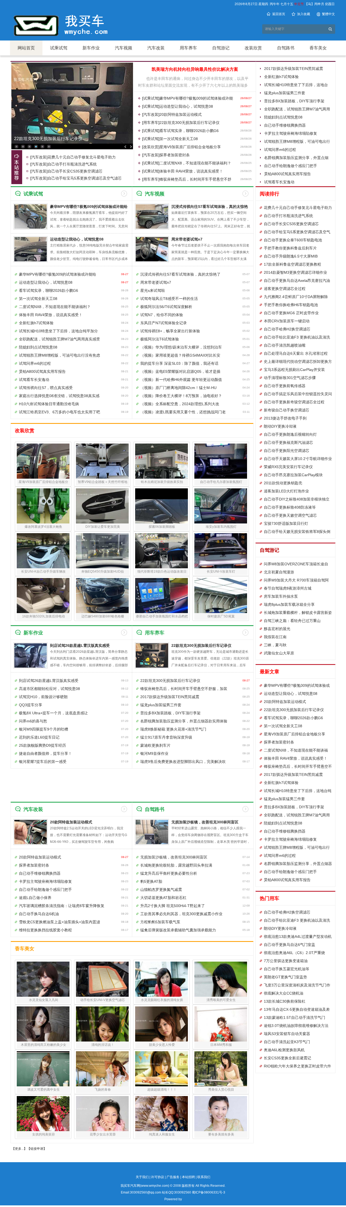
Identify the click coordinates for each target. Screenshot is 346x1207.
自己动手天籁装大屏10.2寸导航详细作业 (298, 459)
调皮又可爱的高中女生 (43, 1089)
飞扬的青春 (103, 1089)
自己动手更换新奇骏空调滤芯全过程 (294, 402)
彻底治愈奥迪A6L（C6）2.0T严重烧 (294, 953)
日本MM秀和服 (221, 1045)
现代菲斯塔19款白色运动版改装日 (162, 571)
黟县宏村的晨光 (277, 629)
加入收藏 (303, 14)
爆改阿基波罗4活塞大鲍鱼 (43, 527)
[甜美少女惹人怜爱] (161, 1024)
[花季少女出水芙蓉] (102, 1113)
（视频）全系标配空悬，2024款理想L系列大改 (179, 404)
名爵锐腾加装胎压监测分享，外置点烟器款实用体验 (183, 721)
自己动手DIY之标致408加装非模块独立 (297, 499)
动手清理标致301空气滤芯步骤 (290, 378)
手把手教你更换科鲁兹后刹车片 (290, 248)
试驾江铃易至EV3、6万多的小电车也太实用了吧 (59, 412)
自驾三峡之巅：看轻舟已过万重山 (292, 620)
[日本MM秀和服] (220, 1024)
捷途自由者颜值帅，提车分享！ (45, 753)
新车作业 (91, 48)
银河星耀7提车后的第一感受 (42, 761)
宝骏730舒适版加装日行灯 (286, 523)
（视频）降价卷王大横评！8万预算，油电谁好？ (181, 396)
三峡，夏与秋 (275, 645)
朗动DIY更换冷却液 (280, 426)
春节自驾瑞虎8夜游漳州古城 (287, 588)
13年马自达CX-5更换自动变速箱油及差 (297, 1009)
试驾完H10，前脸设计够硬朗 (43, 697)
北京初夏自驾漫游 (279, 572)
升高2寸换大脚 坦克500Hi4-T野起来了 (172, 906)
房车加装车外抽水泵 (281, 596)
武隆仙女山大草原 (279, 653)
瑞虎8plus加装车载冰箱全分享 (289, 604)
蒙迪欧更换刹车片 (155, 745)
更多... (19, 1149)
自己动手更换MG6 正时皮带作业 (291, 313)
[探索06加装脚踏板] (161, 505)
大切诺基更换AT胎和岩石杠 (163, 897)
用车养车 (188, 48)
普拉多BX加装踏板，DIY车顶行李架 (294, 101)
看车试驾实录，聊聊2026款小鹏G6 (189, 131)
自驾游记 (220, 48)
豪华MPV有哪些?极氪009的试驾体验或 (297, 685)
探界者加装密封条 (174, 155)
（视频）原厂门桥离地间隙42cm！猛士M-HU (178, 388)
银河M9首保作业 (154, 753)
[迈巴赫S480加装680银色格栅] (102, 595)
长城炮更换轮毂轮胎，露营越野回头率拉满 (176, 865)
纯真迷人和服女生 (162, 1134)
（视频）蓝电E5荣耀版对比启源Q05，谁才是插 (180, 371)
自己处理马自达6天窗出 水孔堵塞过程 (296, 353)
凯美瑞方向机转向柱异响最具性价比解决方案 (195, 69)
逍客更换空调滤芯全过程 (284, 288)
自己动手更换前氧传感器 (284, 386)
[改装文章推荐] (16, 167)
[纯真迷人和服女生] (161, 1113)
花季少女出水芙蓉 (103, 1134)
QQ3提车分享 (30, 705)
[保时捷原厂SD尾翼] (220, 595)
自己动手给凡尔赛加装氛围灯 (221, 482)
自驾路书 (285, 48)
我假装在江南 (275, 637)
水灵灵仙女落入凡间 (43, 1000)
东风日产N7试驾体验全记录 (163, 323)
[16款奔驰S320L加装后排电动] (43, 595)
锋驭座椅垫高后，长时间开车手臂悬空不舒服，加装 (183, 689)
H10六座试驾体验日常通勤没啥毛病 (49, 404)
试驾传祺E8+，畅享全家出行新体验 (170, 331)
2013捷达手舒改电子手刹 (285, 418)
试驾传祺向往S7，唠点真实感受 (46, 388)
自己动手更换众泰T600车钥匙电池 (293, 240)
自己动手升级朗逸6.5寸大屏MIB (291, 256)
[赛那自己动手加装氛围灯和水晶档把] (161, 595)
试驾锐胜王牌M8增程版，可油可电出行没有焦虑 (59, 355)
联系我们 (203, 1177)
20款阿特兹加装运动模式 (180, 114)
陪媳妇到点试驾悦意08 (283, 117)
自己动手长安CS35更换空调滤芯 (75, 171)
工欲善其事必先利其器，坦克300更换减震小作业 (181, 914)
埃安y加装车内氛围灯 (221, 527)
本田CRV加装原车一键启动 (287, 321)
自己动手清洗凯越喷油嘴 (284, 345)
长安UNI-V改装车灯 (221, 571)
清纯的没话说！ (102, 1045)
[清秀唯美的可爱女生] (220, 979)
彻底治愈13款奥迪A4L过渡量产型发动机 (298, 936)
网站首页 (26, 48)
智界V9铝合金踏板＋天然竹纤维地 (102, 482)
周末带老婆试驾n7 (186, 239)
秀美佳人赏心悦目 (221, 1089)
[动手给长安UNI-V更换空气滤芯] (102, 979)
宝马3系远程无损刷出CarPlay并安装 (294, 369)
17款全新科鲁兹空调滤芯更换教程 (292, 264)
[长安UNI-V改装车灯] (220, 550)
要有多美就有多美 (221, 1134)
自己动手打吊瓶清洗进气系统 (72, 164)
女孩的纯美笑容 (43, 1134)
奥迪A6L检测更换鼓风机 (284, 1050)
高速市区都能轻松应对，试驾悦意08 (49, 689)
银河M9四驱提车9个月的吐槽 (43, 729)
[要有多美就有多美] (220, 1113)
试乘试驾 (58, 48)
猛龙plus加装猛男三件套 (284, 93)
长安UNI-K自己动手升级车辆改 (43, 571)
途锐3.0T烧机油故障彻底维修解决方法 (296, 1025)
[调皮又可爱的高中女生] (43, 1068)
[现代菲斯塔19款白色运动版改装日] (161, 550)
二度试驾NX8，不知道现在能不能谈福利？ (195, 163)
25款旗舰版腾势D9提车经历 (42, 745)
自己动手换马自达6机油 (39, 914)
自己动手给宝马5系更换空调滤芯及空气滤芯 (85, 178)
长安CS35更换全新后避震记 (287, 1058)
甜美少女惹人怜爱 (162, 1045)
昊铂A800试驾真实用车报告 (287, 174)
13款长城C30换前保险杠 (284, 1001)
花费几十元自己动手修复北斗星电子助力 (82, 157)
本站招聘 (188, 1177)
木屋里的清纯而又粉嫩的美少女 (43, 1045)
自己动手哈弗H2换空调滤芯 (287, 329)
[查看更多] (124, 193)
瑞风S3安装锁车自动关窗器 (287, 1034)
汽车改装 (156, 48)
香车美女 (318, 48)
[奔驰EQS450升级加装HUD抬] (102, 550)
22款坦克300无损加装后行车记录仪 (48, 138)
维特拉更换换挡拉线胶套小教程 (45, 930)
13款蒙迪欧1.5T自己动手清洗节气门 (294, 1017)
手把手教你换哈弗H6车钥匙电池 (291, 305)
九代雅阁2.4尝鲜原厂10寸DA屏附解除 (296, 297)
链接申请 (36, 1149)
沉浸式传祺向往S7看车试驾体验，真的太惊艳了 (180, 274)
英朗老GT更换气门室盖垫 (285, 977)
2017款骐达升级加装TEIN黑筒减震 (293, 68)
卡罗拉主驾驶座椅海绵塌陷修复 (290, 133)
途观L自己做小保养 (35, 897)
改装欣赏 (253, 48)
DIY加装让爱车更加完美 (102, 527)
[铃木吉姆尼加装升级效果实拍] (161, 461)
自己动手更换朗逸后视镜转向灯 (290, 434)
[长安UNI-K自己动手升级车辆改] (43, 550)
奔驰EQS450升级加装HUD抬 (102, 571)
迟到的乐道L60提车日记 (39, 737)
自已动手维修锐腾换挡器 (285, 125)
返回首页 (278, 14)
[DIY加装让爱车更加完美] (102, 505)
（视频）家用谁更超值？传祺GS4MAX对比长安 (180, 355)
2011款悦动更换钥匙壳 (283, 483)
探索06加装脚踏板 (162, 527)
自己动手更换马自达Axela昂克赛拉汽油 (297, 280)
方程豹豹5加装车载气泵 (160, 922)
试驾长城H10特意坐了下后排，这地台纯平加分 (58, 331)
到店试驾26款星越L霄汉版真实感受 (80, 645)
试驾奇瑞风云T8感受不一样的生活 (169, 298)
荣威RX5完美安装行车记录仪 (288, 467)
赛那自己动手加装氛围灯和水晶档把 (162, 616)
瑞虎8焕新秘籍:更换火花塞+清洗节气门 (173, 729)
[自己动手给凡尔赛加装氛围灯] (220, 461)
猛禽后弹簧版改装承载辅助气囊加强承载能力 (178, 930)
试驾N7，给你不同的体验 (161, 315)
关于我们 (142, 1177)
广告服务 (173, 1177)
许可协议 (157, 1177)
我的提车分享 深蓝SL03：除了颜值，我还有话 (179, 363)
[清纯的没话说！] (102, 1024)
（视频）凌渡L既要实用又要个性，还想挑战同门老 (183, 412)
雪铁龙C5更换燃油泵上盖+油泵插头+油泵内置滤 (59, 922)
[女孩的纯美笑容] (43, 1113)
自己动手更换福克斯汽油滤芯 (288, 442)
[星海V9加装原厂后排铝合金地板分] (43, 461)
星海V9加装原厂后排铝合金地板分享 (190, 147)
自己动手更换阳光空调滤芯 (286, 450)
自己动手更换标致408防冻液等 (290, 507)
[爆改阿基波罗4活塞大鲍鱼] (43, 505)
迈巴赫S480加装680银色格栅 (102, 616)
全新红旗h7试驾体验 (281, 77)
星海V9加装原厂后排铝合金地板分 (43, 482)
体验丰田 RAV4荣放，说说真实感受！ (191, 171)
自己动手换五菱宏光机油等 (286, 969)
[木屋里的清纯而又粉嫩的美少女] (43, 1024)
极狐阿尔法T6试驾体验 (159, 339)
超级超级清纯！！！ (162, 1089)
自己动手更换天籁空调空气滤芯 (290, 515)
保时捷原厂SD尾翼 (221, 616)
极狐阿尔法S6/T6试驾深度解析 (166, 307)
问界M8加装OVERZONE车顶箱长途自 (296, 564)
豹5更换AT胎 (151, 881)
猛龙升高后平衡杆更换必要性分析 (168, 873)
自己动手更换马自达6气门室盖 (289, 944)
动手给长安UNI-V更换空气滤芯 (102, 1000)
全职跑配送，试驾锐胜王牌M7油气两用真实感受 (59, 339)
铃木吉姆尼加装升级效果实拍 (162, 482)
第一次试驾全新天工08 (178, 139)
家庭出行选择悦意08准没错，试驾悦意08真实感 (59, 396)
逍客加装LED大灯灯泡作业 (286, 491)
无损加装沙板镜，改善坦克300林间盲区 (204, 822)
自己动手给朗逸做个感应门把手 (290, 166)
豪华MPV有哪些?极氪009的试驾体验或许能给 (57, 274)
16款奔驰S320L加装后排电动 (43, 616)
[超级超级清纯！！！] (161, 1068)
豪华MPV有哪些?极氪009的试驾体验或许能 (196, 98)
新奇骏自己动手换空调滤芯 (286, 410)
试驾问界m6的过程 (280, 149)
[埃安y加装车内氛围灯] (220, 505)
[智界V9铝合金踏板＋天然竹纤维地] (102, 461)
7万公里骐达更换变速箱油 (286, 961)
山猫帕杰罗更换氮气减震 (161, 889)
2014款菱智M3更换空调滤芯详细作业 (295, 272)
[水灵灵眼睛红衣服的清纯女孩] (161, 979)
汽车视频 (123, 48)
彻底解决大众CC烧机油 (283, 993)
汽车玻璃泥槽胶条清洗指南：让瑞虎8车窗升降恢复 (61, 906)
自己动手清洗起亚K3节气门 (287, 1042)
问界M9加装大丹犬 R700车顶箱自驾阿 (296, 580)
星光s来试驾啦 (152, 290)
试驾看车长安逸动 (279, 182)
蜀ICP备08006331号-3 (208, 1192)
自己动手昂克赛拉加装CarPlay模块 (293, 475)
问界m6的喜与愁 (33, 721)
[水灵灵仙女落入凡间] (43, 979)
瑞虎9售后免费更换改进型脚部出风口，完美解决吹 (183, 761)
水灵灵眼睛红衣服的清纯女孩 (162, 1000)
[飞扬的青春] (102, 1068)
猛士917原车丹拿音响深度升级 (166, 737)
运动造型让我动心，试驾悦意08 (186, 106)
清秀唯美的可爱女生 (221, 1000)
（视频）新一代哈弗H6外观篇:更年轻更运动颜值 (181, 379)
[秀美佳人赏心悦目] (220, 1068)
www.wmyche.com (154, 1186)
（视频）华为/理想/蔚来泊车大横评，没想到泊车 (181, 347)
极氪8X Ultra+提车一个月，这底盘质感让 (53, 713)
